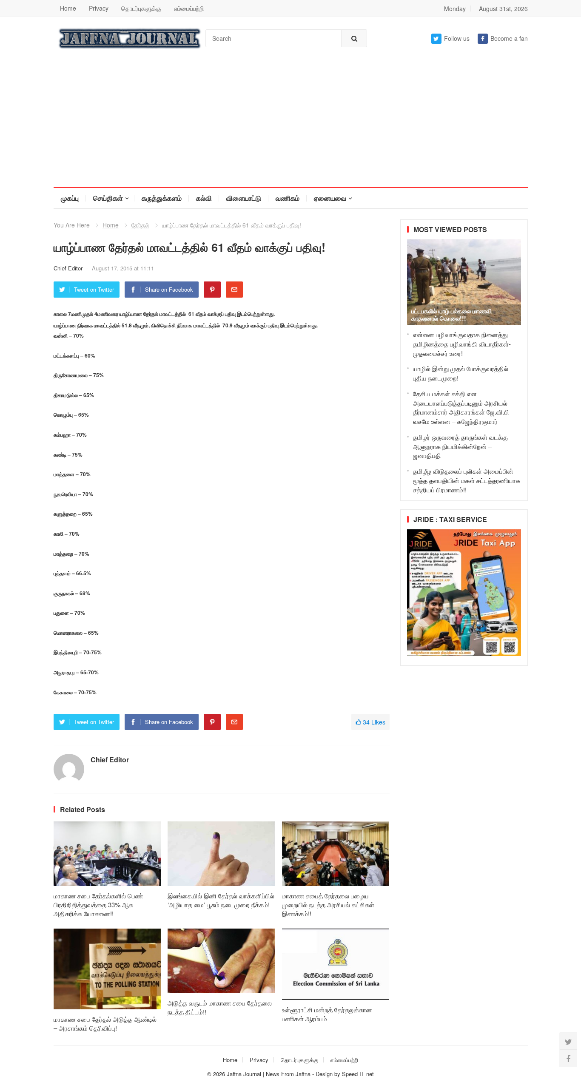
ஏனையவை (330, 198)
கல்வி (204, 198)
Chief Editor (69, 268)
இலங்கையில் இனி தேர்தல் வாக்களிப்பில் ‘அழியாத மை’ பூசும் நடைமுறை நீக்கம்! (221, 900)
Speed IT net (358, 1074)
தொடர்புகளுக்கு (141, 8)
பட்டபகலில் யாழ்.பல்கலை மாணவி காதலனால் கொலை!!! (451, 314)
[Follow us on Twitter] (568, 1041)
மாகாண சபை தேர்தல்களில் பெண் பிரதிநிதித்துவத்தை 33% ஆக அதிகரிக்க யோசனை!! (98, 904)
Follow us (457, 38)
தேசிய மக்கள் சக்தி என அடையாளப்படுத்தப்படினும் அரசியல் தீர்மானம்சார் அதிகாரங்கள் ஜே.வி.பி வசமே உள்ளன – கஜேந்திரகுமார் (461, 407)
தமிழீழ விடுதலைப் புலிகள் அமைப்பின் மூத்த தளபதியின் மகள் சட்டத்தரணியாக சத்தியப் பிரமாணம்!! (466, 480)
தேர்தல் (140, 225)
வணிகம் (287, 198)
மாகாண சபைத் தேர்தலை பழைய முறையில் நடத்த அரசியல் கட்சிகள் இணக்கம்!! (328, 904)
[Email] (234, 289)
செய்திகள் (108, 198)
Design (325, 1074)
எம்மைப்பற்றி (189, 8)
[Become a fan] (568, 1058)
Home (68, 8)
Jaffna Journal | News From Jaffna (268, 1074)
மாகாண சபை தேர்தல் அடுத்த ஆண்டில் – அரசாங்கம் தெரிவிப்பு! (105, 1023)
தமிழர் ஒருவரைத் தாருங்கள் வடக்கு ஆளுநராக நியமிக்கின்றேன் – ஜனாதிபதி (460, 446)
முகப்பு (70, 198)
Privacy (98, 8)
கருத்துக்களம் (162, 198)
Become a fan (509, 38)
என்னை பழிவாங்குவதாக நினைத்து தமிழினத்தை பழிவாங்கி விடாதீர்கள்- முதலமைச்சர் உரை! (462, 344)
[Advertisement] (290, 123)
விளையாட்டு (243, 198)
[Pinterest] (212, 289)
